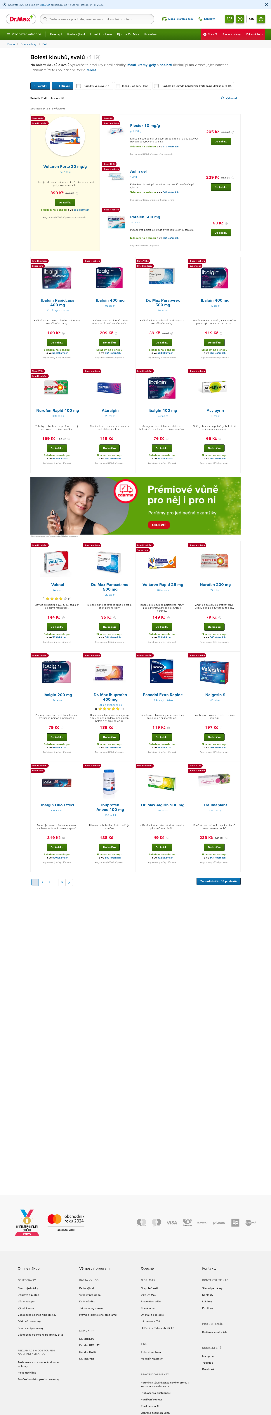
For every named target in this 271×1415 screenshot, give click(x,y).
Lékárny (207, 1301)
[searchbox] (97, 19)
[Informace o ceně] (77, 193)
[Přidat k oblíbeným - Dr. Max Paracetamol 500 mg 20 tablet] (131, 545)
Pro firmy (207, 1308)
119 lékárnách (171, 146)
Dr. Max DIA (86, 1338)
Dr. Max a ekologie (152, 1314)
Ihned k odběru (101, 34)
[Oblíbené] (229, 19)
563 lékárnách (81, 209)
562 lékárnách (60, 458)
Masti (131, 65)
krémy (142, 65)
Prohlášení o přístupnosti (156, 1392)
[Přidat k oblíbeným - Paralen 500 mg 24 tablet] (236, 210)
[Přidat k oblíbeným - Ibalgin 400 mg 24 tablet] (184, 371)
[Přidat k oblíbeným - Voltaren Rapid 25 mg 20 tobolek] (184, 545)
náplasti (166, 65)
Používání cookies (151, 1399)
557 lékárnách (165, 458)
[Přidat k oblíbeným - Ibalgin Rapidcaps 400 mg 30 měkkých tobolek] (79, 261)
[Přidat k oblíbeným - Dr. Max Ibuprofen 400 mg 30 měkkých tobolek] (131, 656)
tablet (91, 70)
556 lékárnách (113, 857)
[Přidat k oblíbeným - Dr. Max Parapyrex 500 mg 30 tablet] (184, 261)
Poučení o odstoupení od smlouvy (38, 1379)
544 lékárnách (171, 192)
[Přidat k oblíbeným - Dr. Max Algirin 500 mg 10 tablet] (184, 766)
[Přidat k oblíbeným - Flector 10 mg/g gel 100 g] (236, 119)
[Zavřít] (266, 4)
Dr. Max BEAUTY (89, 1345)
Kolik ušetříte (87, 1301)
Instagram (208, 1356)
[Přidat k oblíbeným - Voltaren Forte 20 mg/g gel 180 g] (95, 119)
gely (152, 65)
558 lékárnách (218, 353)
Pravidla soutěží (150, 1406)
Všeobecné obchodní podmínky (37, 1314)
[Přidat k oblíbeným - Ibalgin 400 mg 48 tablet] (236, 261)
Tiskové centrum (151, 1351)
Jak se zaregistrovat (91, 1308)
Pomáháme (147, 1308)
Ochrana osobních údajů (155, 1412)
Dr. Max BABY (87, 1351)
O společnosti (149, 1288)
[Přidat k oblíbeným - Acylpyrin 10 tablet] (236, 371)
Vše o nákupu (26, 1301)
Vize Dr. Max (148, 1294)
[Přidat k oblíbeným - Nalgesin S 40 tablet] (236, 656)
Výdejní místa (26, 1308)
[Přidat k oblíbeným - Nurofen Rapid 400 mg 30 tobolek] (79, 371)
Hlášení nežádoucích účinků (157, 1327)
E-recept (56, 34)
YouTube (207, 1362)
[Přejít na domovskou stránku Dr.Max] (21, 19)
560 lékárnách (218, 637)
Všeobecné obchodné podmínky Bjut (40, 1334)
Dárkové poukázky (29, 1321)
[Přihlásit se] (240, 19)
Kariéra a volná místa (214, 1332)
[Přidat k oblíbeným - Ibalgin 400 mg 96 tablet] (131, 261)
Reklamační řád (27, 1372)
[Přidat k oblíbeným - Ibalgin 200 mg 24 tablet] (79, 656)
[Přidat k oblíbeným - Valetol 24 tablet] (79, 545)
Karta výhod (76, 34)
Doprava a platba (28, 1294)
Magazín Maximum (152, 1358)
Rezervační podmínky (30, 1327)
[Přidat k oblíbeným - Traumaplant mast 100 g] (236, 766)
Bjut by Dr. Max (128, 34)
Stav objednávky (28, 1288)
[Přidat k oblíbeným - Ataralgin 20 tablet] (131, 371)
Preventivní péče (151, 1301)
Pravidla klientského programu (98, 1314)
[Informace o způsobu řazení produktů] (63, 98)
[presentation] (65, 136)
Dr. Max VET (86, 1358)
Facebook (208, 1369)
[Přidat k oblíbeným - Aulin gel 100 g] (236, 164)
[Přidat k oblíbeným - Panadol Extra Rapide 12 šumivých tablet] (184, 656)
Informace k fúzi (150, 1321)
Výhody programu (90, 1294)
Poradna (150, 34)
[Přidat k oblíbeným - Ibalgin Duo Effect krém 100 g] (79, 766)
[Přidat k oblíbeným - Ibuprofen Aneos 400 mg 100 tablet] (131, 766)
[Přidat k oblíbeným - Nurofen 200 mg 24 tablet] (236, 545)
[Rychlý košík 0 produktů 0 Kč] (261, 19)
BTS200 (45, 4)
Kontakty (207, 1294)
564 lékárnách (171, 238)
